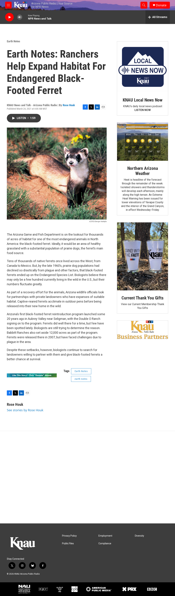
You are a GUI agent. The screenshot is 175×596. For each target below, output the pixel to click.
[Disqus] (87, 477)
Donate (161, 5)
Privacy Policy (69, 536)
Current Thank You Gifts (142, 297)
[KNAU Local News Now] (142, 66)
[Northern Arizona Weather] (142, 142)
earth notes (81, 379)
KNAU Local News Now (142, 100)
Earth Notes (13, 41)
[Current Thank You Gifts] (142, 256)
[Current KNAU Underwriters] (142, 330)
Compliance (104, 543)
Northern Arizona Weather (142, 171)
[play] (9, 17)
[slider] (25, 17)
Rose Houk (69, 105)
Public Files (68, 543)
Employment (105, 536)
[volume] (20, 17)
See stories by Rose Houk (25, 410)
